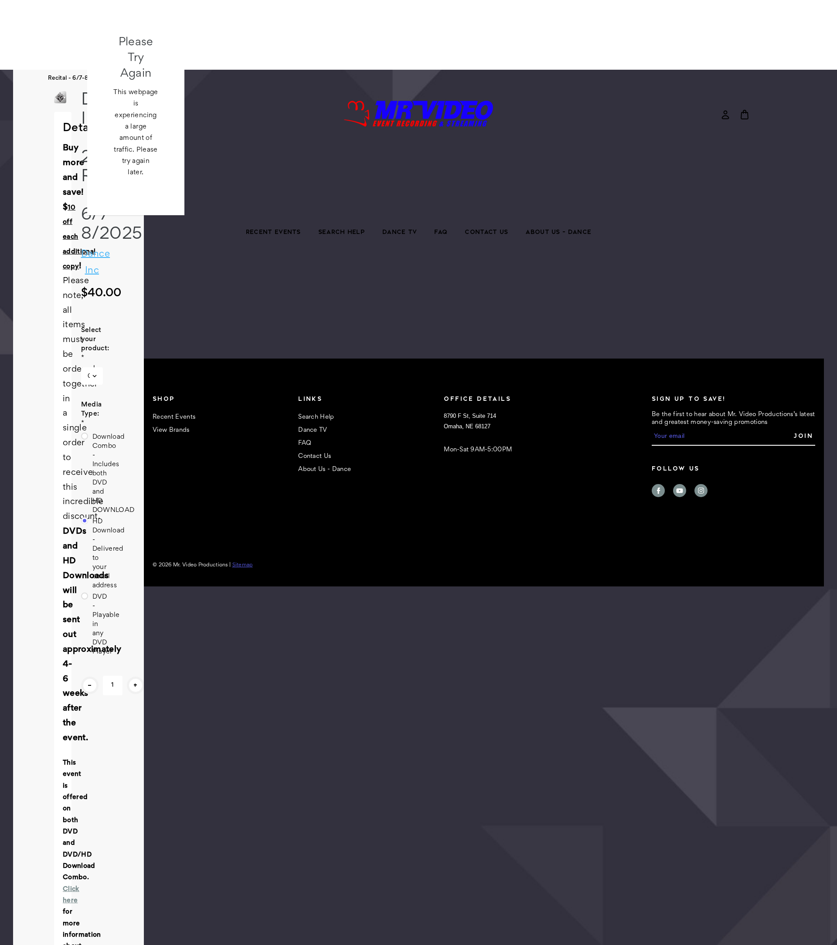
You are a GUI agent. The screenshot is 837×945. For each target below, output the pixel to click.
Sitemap (242, 565)
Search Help (341, 231)
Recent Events (273, 231)
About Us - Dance (558, 231)
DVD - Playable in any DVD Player (97, 624)
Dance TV (399, 231)
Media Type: (91, 414)
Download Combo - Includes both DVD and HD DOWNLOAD (97, 473)
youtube (679, 490)
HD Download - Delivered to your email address (97, 553)
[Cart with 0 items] (744, 114)
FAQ (440, 231)
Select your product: (92, 344)
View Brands (171, 430)
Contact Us (486, 231)
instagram (701, 490)
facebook (658, 490)
